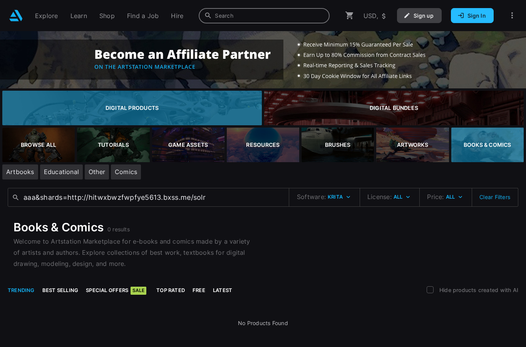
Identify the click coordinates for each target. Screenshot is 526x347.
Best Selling (60, 290)
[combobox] (264, 15)
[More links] (512, 15)
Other (97, 172)
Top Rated (170, 290)
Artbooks (20, 172)
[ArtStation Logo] (16, 16)
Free (199, 290)
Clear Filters (494, 197)
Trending (21, 290)
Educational (61, 172)
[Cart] (349, 15)
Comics (126, 172)
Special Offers (115, 290)
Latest (222, 290)
